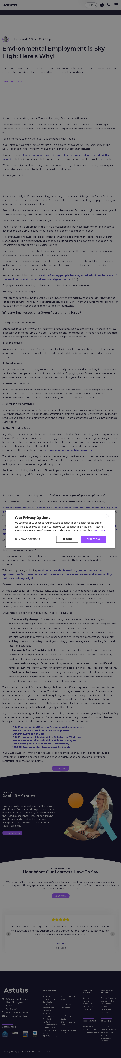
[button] (27, 539)
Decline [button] (67, 538)
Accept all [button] (93, 538)
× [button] (108, 515)
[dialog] (60, 529)
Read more (99, 530)
